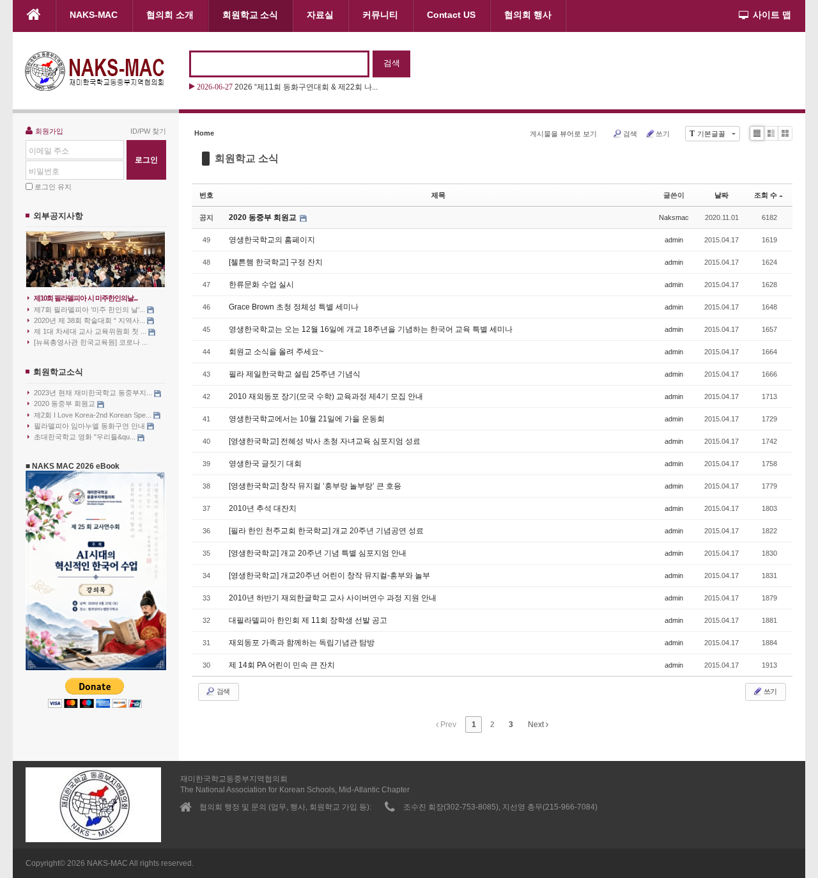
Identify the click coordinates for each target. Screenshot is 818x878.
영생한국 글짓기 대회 (265, 463)
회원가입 (49, 131)
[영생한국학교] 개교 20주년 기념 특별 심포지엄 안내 (317, 553)
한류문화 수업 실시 (261, 284)
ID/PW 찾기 (148, 131)
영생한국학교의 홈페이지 (272, 239)
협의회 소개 (170, 15)
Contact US (451, 15)
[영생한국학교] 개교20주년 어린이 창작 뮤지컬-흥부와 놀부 (329, 575)
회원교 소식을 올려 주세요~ (276, 351)
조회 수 (765, 195)
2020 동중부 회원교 (65, 403)
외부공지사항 (58, 216)
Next (537, 724)
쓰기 (663, 133)
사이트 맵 (772, 15)
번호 (206, 195)
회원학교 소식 (250, 15)
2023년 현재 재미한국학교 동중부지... (94, 392)
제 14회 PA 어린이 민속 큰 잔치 (282, 665)
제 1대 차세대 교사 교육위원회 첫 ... (91, 331)
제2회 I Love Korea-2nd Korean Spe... (93, 415)
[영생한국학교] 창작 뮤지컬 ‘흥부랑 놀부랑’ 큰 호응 (315, 486)
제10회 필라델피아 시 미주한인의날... (85, 298)
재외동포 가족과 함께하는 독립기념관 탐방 (301, 642)
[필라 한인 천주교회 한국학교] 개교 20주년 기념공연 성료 (326, 530)
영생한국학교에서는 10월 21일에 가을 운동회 (307, 418)
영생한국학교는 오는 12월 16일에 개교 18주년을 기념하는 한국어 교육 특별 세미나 (371, 329)
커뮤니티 (380, 15)
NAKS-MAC (94, 15)
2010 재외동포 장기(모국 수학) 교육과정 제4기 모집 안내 (326, 396)
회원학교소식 (58, 372)
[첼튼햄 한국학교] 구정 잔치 (276, 262)
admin (674, 240)
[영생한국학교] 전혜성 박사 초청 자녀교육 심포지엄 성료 (325, 441)
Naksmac (674, 217)
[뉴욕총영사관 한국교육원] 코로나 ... (91, 342)
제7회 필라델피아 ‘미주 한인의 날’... (90, 309)
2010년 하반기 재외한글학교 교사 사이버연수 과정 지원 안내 (332, 597)
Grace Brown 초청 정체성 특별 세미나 (294, 306)
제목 (438, 195)
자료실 (320, 15)
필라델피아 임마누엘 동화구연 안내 (90, 426)
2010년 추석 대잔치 (263, 508)
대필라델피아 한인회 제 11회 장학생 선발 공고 (308, 620)
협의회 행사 (528, 15)
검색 (630, 133)
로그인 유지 (53, 187)
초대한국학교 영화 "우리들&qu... (85, 437)
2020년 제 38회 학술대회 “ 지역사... (90, 320)
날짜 (721, 195)
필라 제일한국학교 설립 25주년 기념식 (294, 374)
